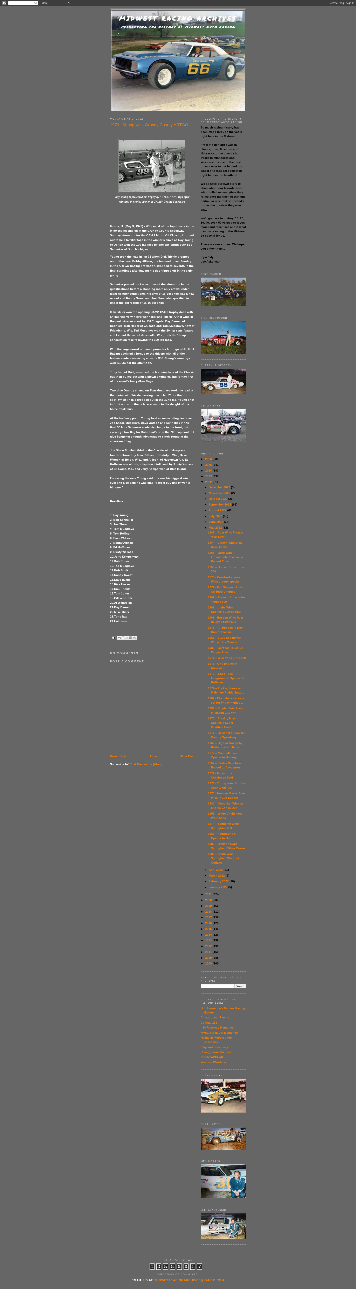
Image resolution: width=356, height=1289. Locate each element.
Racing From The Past (216, 1052)
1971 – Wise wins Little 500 (227, 658)
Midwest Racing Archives (178, 18)
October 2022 (218, 498)
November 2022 (220, 493)
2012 (209, 946)
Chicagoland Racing (215, 1017)
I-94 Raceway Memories (217, 1027)
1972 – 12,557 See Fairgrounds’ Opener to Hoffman (226, 678)
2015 (209, 929)
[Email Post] (113, 637)
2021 (209, 894)
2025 (209, 464)
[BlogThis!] (123, 638)
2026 (209, 459)
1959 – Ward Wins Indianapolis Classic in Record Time (225, 557)
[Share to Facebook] (131, 638)
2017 (209, 917)
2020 (209, 900)
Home (153, 756)
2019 (209, 905)
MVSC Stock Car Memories (219, 1032)
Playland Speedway (214, 1047)
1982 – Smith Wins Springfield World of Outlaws (223, 858)
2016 (209, 923)
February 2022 (219, 881)
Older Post (187, 756)
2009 (209, 963)
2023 (209, 476)
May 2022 (216, 527)
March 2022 (217, 875)
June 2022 (216, 521)
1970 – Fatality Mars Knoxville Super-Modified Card (222, 723)
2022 (209, 482)
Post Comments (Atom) (146, 764)
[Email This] (119, 638)
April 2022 (216, 869)
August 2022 (218, 510)
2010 (209, 957)
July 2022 (216, 516)
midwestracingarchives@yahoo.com (189, 1280)
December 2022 (220, 487)
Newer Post (118, 756)
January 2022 (218, 887)
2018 (209, 911)
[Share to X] (127, 638)
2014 (209, 934)
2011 (209, 952)
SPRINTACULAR (212, 1057)
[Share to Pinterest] (135, 638)
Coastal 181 (209, 1022)
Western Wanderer (213, 1062)
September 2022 (220, 504)
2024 (209, 470)
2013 (209, 940)
